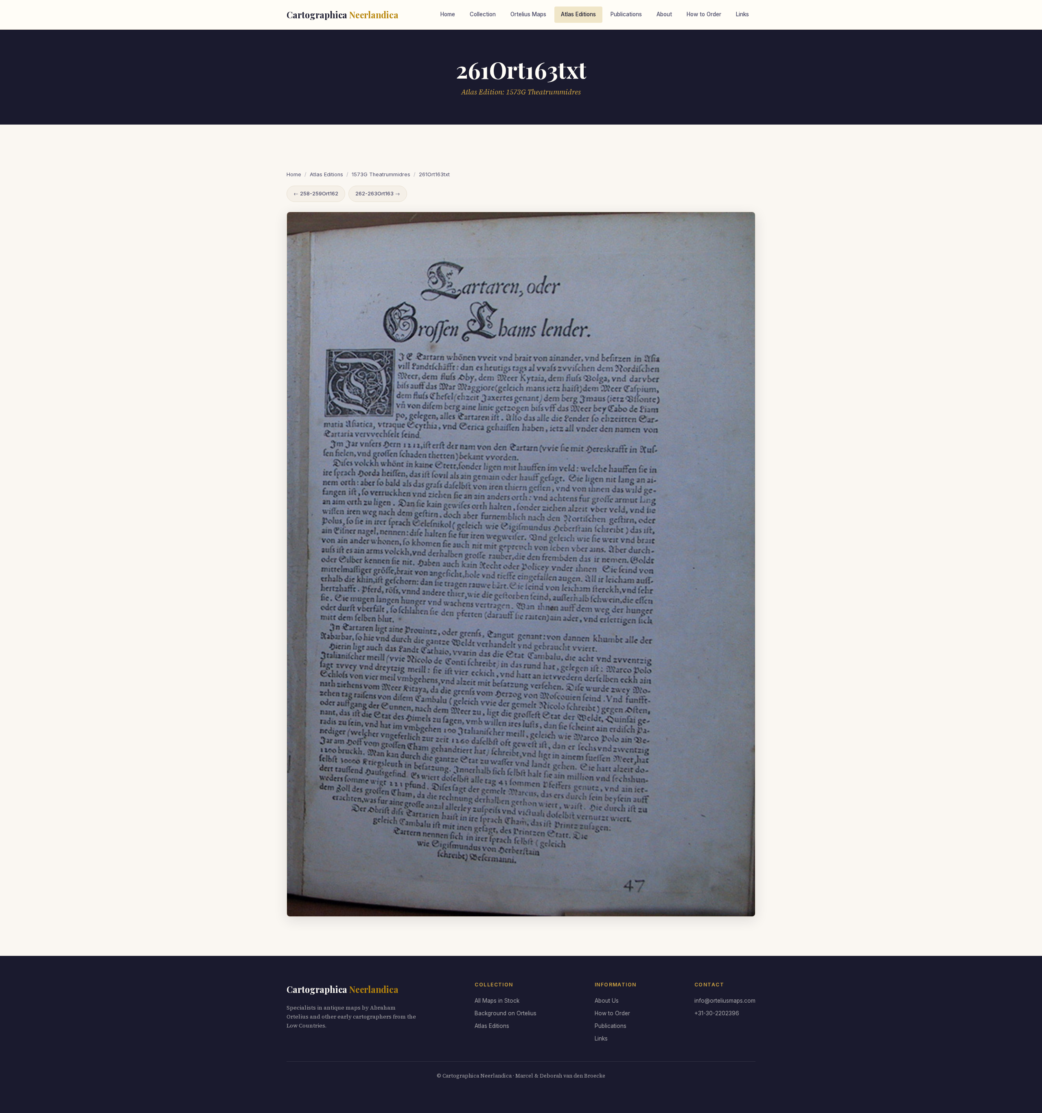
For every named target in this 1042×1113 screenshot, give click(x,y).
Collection (483, 14)
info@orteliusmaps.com (724, 1000)
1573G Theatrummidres (381, 174)
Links (742, 14)
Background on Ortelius (505, 1013)
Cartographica (342, 14)
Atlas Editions (578, 14)
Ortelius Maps (528, 14)
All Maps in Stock (497, 1000)
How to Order (704, 14)
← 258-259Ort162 (315, 194)
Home (447, 14)
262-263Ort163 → (377, 194)
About (664, 14)
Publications (626, 14)
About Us (607, 1000)
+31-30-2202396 (716, 1013)
